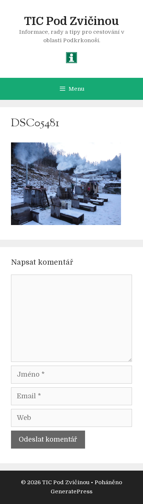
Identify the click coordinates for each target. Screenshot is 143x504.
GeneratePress (71, 491)
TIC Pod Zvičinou (71, 21)
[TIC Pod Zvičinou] (71, 57)
